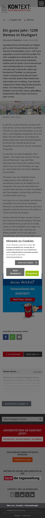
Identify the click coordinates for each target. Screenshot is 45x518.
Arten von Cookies (25, 262)
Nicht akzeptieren (15, 272)
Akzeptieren (32, 273)
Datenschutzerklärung (14, 257)
